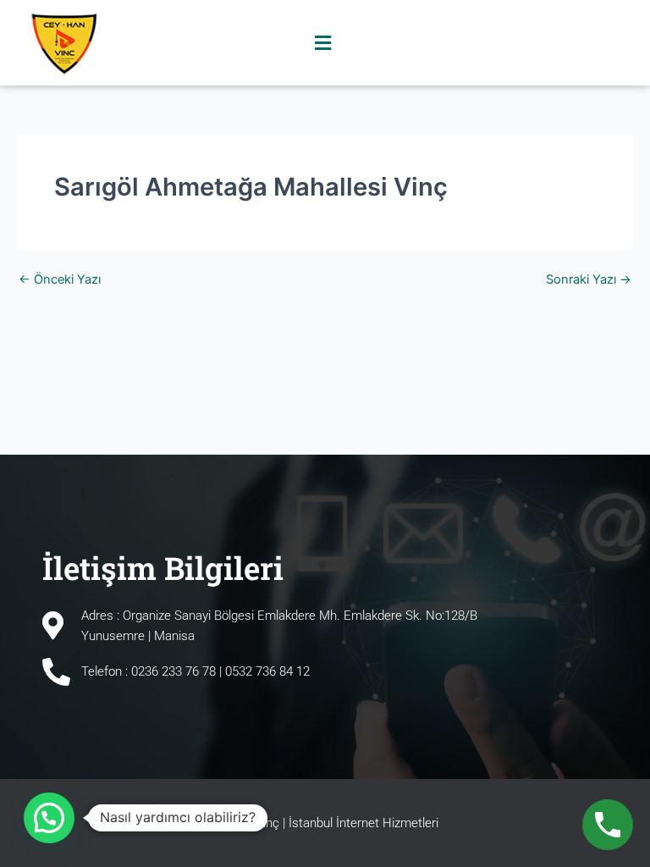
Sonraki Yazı (588, 279)
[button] (323, 42)
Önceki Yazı (60, 279)
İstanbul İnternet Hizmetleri (363, 823)
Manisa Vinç (245, 823)
